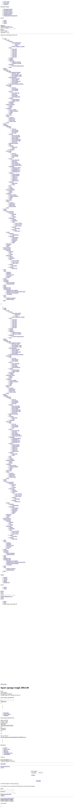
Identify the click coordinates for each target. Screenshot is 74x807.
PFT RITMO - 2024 (16, 74)
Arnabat (11, 59)
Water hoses (12, 120)
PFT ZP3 (14, 133)
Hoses (16, 45)
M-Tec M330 (15, 80)
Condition (3, 723)
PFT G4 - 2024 (15, 73)
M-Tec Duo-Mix (16, 78)
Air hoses (11, 117)
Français (10, 11)
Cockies (5, 747)
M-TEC (11, 134)
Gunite (7, 40)
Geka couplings (12, 109)
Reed (10, 67)
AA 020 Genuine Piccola (18, 65)
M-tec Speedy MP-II (17, 165)
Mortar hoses (12, 118)
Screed (5, 210)
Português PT (14, 15)
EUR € (5, 20)
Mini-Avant (14, 183)
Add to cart (3, 701)
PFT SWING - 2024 (17, 76)
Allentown (11, 60)
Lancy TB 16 (18, 225)
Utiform (11, 98)
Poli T (13, 148)
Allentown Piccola (16, 62)
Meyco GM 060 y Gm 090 (18, 46)
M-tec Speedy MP (16, 140)
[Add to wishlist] (1, 703)
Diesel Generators (10, 282)
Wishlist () (3, 25)
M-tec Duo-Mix (15, 93)
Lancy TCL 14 (18, 224)
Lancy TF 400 (18, 223)
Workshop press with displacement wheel (15, 291)
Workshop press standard (12, 290)
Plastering (5, 69)
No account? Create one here (7, 798)
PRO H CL (17, 231)
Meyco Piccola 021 (16, 42)
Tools (7, 122)
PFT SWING (15, 90)
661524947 (3, 763)
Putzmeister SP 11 (16, 170)
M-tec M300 (15, 95)
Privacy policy (6, 749)
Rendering (5, 125)
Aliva (10, 47)
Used (4, 296)
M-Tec (10, 91)
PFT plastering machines (15, 72)
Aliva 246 (14, 50)
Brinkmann (14, 240)
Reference (3, 720)
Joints (10, 113)
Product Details (6, 714)
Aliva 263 (14, 55)
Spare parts (8, 85)
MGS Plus (17, 228)
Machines (8, 71)
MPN (2, 724)
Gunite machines (10, 299)
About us (5, 750)
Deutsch (10, 13)
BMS (13, 242)
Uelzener (11, 103)
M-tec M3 (14, 94)
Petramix (11, 58)
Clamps (11, 112)
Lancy (10, 187)
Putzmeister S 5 (15, 169)
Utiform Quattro (16, 99)
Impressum (5, 751)
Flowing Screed (10, 211)
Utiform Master (15, 100)
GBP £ (5, 21)
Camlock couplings (13, 111)
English (10, 10)
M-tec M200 (15, 82)
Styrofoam (8, 276)
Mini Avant (14, 147)
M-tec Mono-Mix (16, 96)
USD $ (5, 23)
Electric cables (12, 121)
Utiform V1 (14, 176)
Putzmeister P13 (16, 171)
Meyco (10, 41)
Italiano (10, 14)
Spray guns (8, 114)
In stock (2, 721)
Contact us (5, 4)
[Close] (1, 304)
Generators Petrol (10, 283)
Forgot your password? (6, 794)
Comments (5, 715)
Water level (8, 243)
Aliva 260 (14, 53)
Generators (11, 149)
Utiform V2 (14, 178)
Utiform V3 (14, 179)
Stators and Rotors (10, 104)
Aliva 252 (14, 51)
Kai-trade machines (13, 143)
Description (6, 712)
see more (38, 780)
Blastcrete (11, 64)
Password (3, 791)
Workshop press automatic (12, 292)
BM (10, 144)
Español (10, 9)
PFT (10, 86)
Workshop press (7, 289)
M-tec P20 (14, 142)
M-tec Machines (13, 77)
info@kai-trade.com (5, 766)
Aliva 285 (14, 56)
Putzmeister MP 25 (16, 167)
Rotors (10, 107)
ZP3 (13, 157)
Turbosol (11, 145)
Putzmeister (12, 102)
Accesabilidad (6, 754)
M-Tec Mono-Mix (16, 81)
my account (6, 3)
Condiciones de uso (7, 753)
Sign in (2, 591)
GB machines (15, 237)
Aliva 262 (14, 54)
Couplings (8, 108)
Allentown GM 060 (16, 63)
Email (2, 788)
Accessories (9, 294)
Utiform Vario (15, 180)
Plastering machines (10, 298)
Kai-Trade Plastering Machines (16, 83)
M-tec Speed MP (16, 136)
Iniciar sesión (6, 1)
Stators (10, 105)
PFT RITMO (15, 89)
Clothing (8, 245)
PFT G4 (14, 87)
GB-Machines (15, 234)
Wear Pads (17, 44)
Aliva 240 (14, 49)
